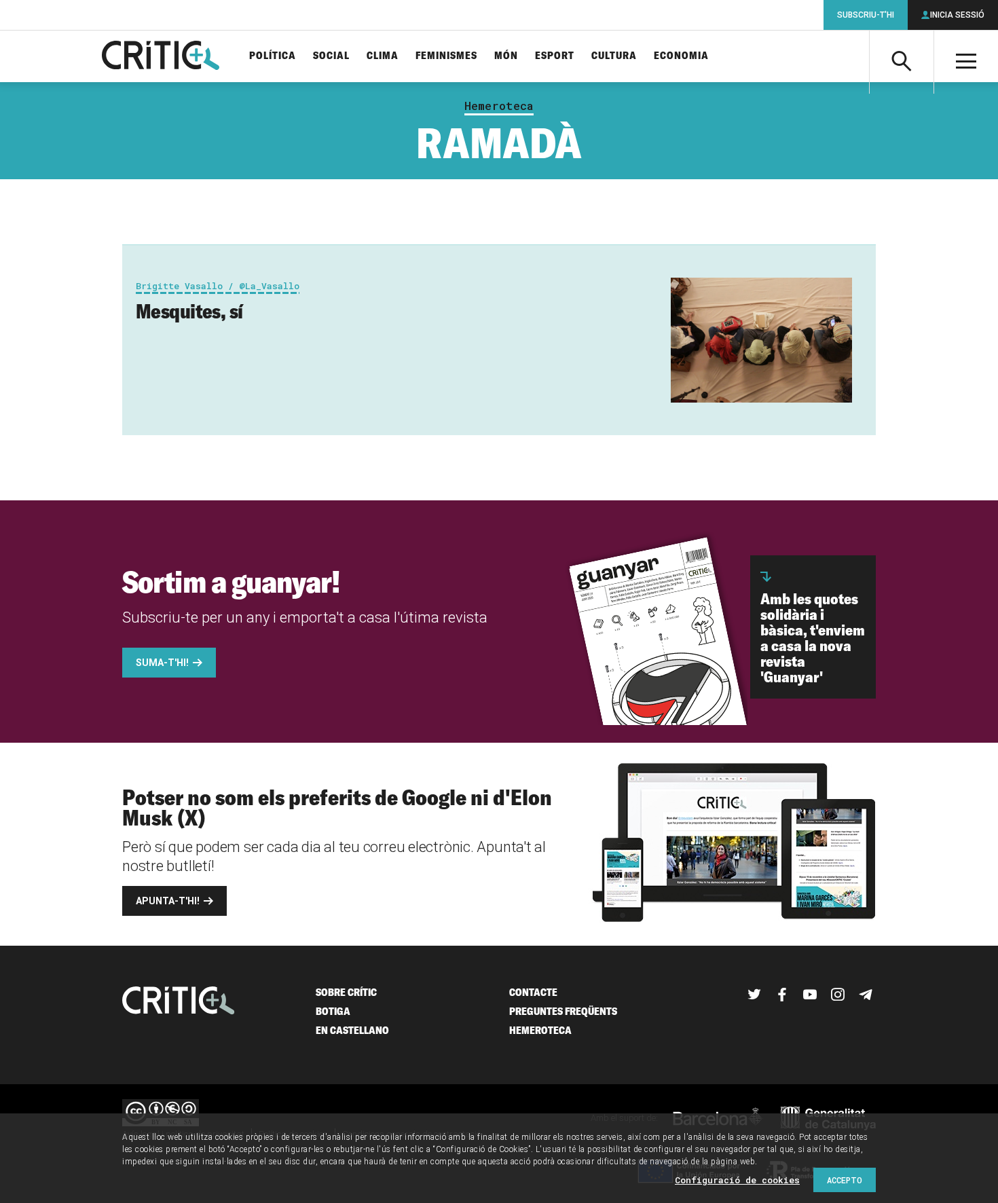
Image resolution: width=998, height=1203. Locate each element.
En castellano (352, 1030)
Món (506, 56)
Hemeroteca (499, 105)
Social (331, 56)
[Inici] (178, 1001)
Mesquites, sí (189, 311)
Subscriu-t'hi (865, 15)
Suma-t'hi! (162, 662)
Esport (554, 56)
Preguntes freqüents (563, 1011)
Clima (383, 56)
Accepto (844, 1179)
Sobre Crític (346, 992)
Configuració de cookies (737, 1179)
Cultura (614, 56)
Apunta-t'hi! (168, 900)
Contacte (533, 992)
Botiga (333, 1011)
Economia (681, 56)
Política (272, 56)
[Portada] (160, 56)
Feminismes (446, 56)
